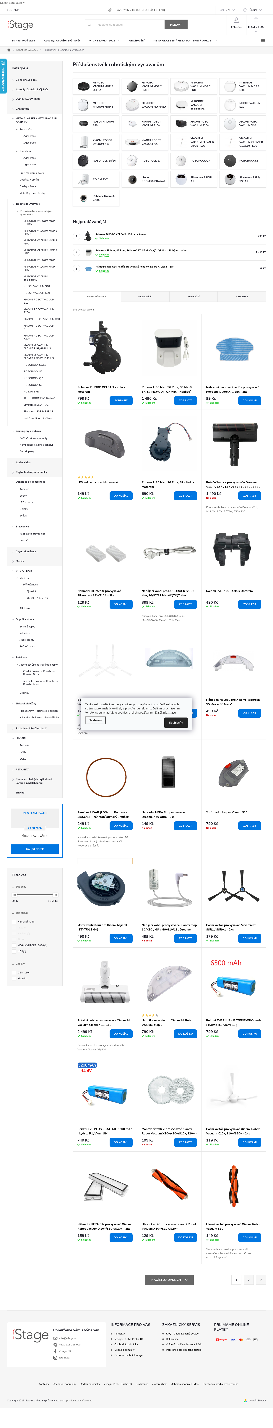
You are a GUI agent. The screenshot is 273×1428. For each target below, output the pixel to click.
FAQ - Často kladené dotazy (182, 1333)
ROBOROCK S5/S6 (35, 365)
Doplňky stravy (25, 619)
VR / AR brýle (24, 571)
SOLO (23, 759)
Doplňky (24, 693)
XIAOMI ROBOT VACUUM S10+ (39, 301)
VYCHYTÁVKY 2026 (28, 99)
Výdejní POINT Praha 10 (128, 1339)
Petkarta (24, 745)
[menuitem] (23, 40)
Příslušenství (30, 584)
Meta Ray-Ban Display (32, 193)
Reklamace (172, 1339)
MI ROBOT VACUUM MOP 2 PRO (40, 242)
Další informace (165, 712)
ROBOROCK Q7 (33, 378)
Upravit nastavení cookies (78, 1400)
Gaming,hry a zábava (28, 431)
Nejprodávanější (97, 296)
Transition (25, 151)
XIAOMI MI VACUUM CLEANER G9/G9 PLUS (37, 347)
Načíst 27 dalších (166, 1280)
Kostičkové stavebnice (32, 534)
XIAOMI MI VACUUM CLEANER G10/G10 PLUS (39, 356)
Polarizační (26, 129)
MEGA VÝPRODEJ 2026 (32, 945)
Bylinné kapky (27, 626)
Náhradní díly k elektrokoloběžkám (39, 717)
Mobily (20, 561)
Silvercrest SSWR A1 (36, 405)
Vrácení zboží (159, 1384)
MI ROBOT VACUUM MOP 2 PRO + (40, 232)
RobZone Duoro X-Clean (38, 418)
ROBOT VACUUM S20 (37, 293)
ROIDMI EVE (31, 391)
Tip (21, 939)
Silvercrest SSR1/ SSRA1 (38, 411)
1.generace (29, 142)
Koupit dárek (35, 849)
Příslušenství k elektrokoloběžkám (39, 711)
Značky (20, 792)
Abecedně (242, 296)
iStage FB (65, 1351)
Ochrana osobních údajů (128, 1355)
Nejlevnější (145, 296)
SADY (23, 752)
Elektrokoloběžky (26, 703)
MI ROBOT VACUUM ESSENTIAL (36, 278)
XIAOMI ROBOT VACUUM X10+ (39, 327)
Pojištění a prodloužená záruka (183, 1349)
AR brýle (25, 608)
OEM (23, 972)
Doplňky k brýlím (29, 179)
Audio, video (23, 462)
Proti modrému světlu (32, 173)
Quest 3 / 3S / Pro (37, 598)
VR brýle (25, 578)
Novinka (23, 933)
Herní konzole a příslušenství (36, 445)
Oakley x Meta (28, 186)
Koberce (24, 489)
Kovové (24, 540)
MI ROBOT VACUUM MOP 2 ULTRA (40, 222)
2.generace (29, 136)
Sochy (23, 496)
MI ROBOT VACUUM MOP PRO (39, 268)
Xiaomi (23, 978)
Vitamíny (25, 633)
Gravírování (23, 109)
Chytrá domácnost (27, 551)
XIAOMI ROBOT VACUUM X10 (42, 319)
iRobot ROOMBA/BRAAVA (39, 398)
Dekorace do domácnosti (31, 482)
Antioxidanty (27, 640)
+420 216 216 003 (70, 1344)
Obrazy (24, 509)
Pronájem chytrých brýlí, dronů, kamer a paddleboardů (34, 781)
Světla (23, 515)
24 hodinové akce (26, 80)
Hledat (176, 25)
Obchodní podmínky (126, 1344)
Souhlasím (176, 722)
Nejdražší (193, 296)
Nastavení (95, 720)
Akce (22, 927)
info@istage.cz (68, 1338)
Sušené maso (27, 646)
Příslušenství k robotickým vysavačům (35, 212)
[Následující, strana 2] (249, 1280)
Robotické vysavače (28, 204)
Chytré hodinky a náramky (31, 472)
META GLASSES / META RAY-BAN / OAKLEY (36, 120)
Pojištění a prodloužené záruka (220, 1384)
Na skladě (26, 921)
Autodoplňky (27, 451)
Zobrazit (121, 400)
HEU (21, 951)
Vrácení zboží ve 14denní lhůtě (183, 1344)
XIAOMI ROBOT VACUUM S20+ (39, 311)
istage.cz (64, 1357)
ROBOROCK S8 (33, 385)
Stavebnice (22, 526)
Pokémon (21, 657)
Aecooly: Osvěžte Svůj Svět (32, 89)
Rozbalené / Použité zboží (31, 728)
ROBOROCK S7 (33, 371)
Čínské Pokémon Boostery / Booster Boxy (39, 672)
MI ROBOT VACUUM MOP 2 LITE (40, 252)
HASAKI (21, 738)
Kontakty (119, 1333)
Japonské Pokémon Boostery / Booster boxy (40, 682)
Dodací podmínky (124, 1349)
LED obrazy (26, 502)
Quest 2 (31, 591)
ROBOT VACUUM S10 (37, 286)
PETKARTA (22, 769)
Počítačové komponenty (33, 438)
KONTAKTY (13, 10)
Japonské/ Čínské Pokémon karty (39, 664)
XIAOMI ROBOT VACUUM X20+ (39, 337)
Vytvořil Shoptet (257, 1400)
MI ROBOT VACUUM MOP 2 (40, 260)
